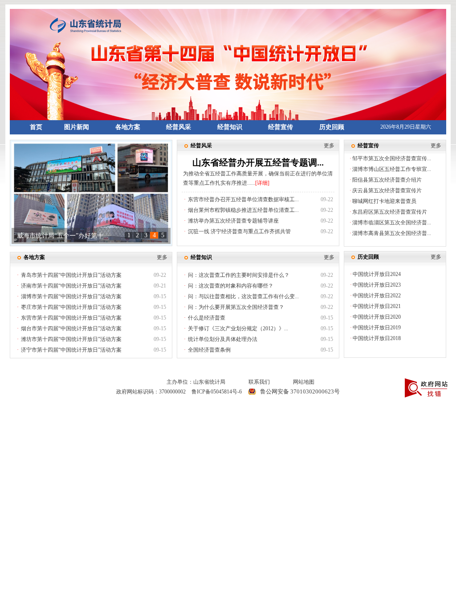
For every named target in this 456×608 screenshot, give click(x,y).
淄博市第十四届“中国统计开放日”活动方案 (71, 296)
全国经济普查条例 (209, 350)
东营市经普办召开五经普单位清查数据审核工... (243, 199)
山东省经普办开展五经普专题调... (258, 162)
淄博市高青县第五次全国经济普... (391, 233)
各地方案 (127, 127)
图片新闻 (76, 127)
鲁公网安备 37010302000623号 (300, 391)
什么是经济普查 (206, 318)
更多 (329, 145)
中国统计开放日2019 (377, 327)
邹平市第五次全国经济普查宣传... (391, 158)
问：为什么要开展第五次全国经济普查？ (236, 307)
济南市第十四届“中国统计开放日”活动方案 (71, 286)
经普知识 (229, 127)
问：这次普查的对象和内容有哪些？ (230, 286)
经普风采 (178, 127)
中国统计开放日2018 (377, 338)
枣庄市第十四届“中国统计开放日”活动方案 (71, 307)
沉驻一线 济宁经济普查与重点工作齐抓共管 (239, 231)
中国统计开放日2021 (377, 306)
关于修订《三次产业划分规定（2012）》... (238, 328)
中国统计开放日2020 (377, 317)
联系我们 (259, 382)
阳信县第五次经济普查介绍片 (387, 180)
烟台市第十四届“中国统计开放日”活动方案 (71, 328)
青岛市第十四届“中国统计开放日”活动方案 (71, 275)
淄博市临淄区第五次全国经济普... (391, 222)
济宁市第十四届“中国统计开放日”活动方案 (71, 350)
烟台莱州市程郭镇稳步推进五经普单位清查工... (243, 210)
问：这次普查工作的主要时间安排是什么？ (238, 275)
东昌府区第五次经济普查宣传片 (389, 212)
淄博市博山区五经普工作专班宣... (391, 169)
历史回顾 (331, 127)
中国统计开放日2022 (377, 295)
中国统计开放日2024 (377, 274)
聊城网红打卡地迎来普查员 (384, 201)
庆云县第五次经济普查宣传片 (387, 190)
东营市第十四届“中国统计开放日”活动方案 (71, 318)
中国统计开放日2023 (377, 285)
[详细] (262, 183)
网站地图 (303, 382)
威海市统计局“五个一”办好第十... (63, 235)
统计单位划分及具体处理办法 (222, 339)
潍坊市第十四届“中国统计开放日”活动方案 (71, 339)
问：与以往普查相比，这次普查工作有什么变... (243, 296)
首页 (36, 127)
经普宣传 (280, 127)
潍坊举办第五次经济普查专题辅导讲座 (233, 221)
